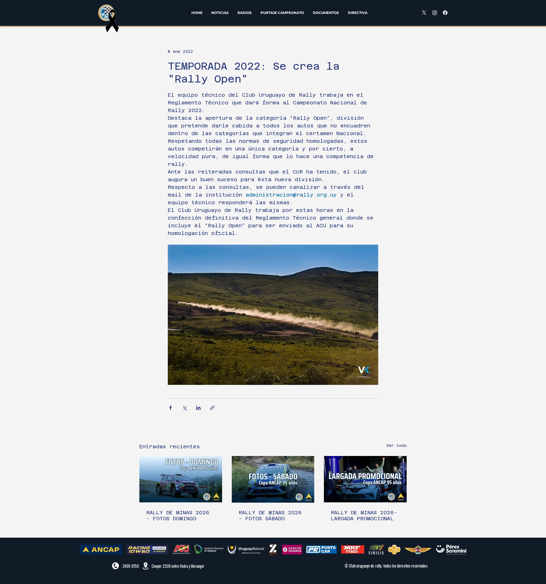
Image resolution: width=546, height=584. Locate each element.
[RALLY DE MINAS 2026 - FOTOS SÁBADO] (273, 479)
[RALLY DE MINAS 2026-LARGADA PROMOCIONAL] (365, 479)
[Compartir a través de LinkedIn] (198, 407)
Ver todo (396, 445)
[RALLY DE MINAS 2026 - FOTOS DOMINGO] (180, 479)
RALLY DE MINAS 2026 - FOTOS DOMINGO (177, 515)
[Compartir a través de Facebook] (170, 407)
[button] (244, 13)
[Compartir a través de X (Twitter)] (184, 407)
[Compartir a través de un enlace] (212, 407)
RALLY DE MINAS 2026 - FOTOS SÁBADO (270, 515)
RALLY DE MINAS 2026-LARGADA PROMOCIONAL (364, 515)
